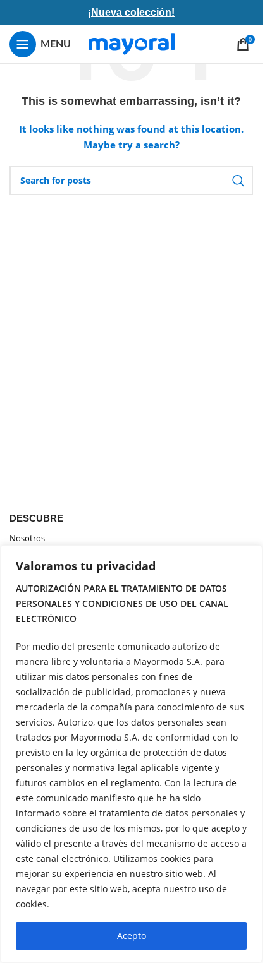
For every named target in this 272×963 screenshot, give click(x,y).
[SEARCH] (238, 180)
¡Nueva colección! (131, 12)
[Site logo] (131, 43)
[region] (131, 754)
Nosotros (27, 538)
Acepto (131, 936)
